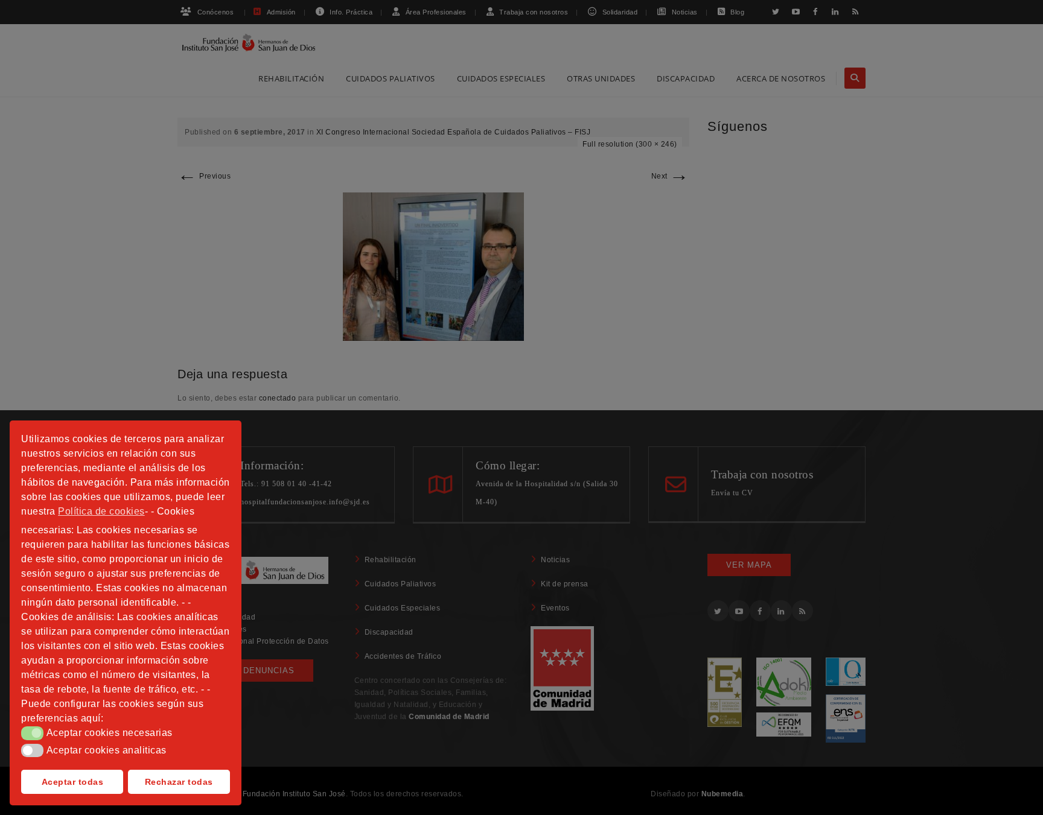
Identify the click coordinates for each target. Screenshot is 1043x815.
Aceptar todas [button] (73, 782)
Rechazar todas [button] (179, 782)
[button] (32, 733)
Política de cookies (101, 511)
